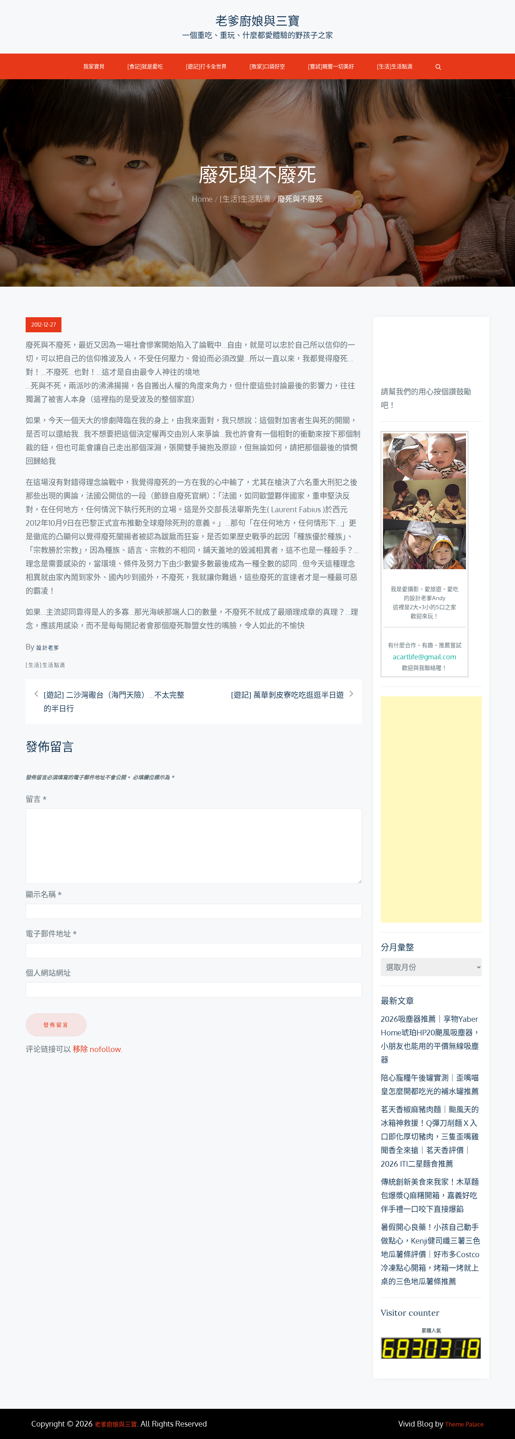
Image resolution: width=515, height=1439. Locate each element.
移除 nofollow (97, 1049)
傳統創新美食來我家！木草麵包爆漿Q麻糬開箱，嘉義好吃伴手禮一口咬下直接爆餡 (430, 1195)
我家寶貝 (93, 66)
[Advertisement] (431, 809)
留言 (36, 799)
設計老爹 (48, 647)
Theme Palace (464, 1424)
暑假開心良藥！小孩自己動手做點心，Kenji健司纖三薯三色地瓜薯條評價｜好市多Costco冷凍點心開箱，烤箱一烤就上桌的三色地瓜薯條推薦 (430, 1254)
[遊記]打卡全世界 (206, 66)
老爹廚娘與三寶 (257, 21)
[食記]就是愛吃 (145, 66)
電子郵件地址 (51, 933)
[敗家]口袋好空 (267, 66)
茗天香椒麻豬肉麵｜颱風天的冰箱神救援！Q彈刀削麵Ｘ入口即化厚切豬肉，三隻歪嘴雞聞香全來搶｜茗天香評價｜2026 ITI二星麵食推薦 (430, 1136)
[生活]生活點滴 (394, 66)
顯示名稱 (44, 894)
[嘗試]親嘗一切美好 (331, 66)
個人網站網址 (48, 973)
